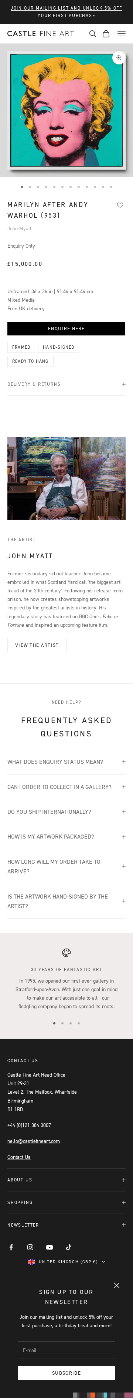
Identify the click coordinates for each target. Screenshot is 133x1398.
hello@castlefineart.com (33, 1141)
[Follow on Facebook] (11, 1247)
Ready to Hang (30, 361)
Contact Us (19, 1157)
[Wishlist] (120, 205)
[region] (66, 979)
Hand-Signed (58, 347)
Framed (21, 347)
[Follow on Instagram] (30, 1247)
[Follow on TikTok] (68, 1247)
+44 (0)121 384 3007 (29, 1125)
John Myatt (19, 228)
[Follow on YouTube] (49, 1247)
